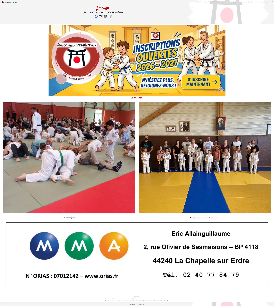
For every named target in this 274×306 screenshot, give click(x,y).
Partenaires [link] (259, 2)
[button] (272, 2)
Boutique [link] (251, 2)
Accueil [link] (206, 2)
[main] (103, 8)
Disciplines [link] (236, 2)
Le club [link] (227, 2)
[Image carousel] (69, 159)
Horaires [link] (244, 2)
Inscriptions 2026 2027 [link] (217, 2)
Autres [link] (266, 2)
